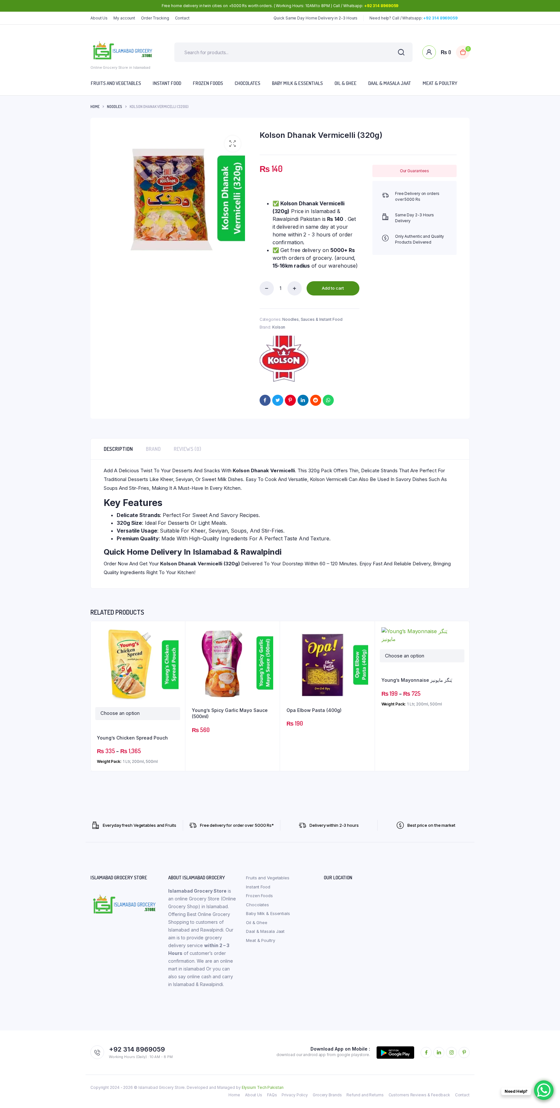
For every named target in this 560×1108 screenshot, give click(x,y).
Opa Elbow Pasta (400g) (314, 710)
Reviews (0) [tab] (187, 449)
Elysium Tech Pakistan (263, 1087)
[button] (233, 144)
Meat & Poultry (440, 83)
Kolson (278, 327)
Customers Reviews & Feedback (419, 1094)
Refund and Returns (364, 1094)
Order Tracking (155, 18)
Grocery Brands (327, 1094)
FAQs (272, 1094)
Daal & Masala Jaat (389, 83)
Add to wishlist (176, 646)
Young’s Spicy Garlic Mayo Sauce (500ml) (230, 713)
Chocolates (247, 83)
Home (94, 106)
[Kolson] (284, 358)
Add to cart (333, 288)
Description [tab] (118, 449)
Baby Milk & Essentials (297, 83)
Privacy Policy (295, 1094)
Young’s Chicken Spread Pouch (132, 738)
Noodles (114, 106)
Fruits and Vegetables (116, 83)
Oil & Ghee (345, 83)
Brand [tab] (153, 449)
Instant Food (167, 83)
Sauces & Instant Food (322, 319)
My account (124, 18)
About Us (99, 18)
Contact (182, 18)
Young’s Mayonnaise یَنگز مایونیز (416, 680)
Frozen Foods (208, 83)
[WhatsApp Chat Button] (544, 1090)
